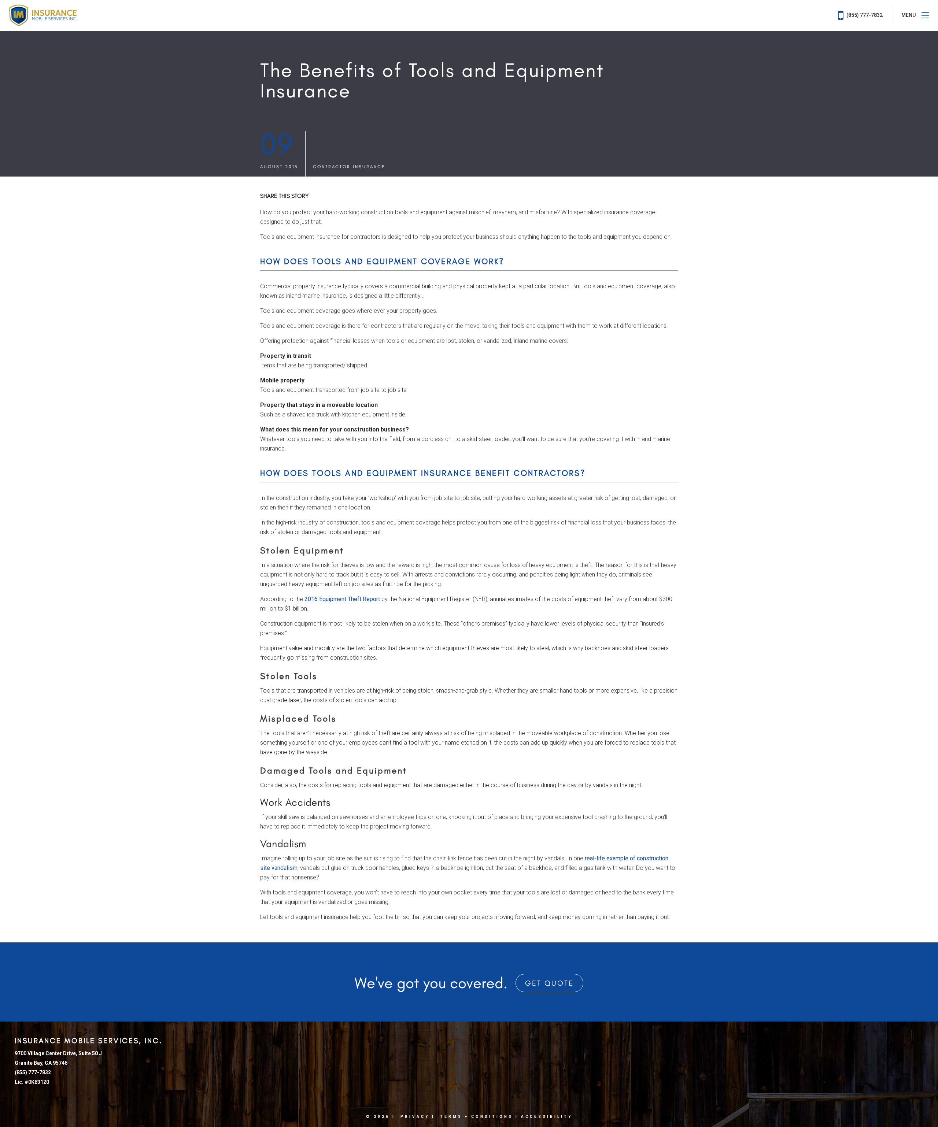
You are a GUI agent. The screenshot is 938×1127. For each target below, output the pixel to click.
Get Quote (549, 983)
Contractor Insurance (349, 166)
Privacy (414, 1117)
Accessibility (546, 1117)
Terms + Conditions (476, 1117)
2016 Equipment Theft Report (342, 599)
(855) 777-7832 (864, 15)
